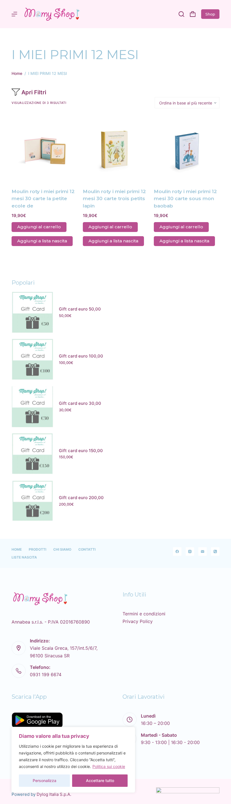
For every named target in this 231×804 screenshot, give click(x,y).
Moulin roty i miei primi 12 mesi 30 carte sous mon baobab (185, 199)
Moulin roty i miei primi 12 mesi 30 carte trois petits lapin (114, 199)
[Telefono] (215, 551)
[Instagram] (190, 551)
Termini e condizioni (144, 614)
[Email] (202, 551)
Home (17, 549)
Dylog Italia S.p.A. (54, 794)
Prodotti (37, 549)
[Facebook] (177, 551)
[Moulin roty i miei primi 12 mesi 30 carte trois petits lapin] (115, 148)
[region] (73, 760)
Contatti (86, 549)
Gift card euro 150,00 (81, 450)
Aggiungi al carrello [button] (39, 226)
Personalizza (44, 780)
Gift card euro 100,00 (81, 356)
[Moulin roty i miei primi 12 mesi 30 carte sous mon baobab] (186, 148)
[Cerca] (181, 14)
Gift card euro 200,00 (81, 497)
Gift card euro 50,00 (80, 309)
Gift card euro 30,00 (80, 403)
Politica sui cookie (108, 766)
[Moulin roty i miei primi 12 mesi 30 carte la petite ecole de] (44, 148)
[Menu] (14, 14)
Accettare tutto (100, 780)
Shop (210, 14)
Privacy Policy (138, 621)
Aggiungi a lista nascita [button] (42, 241)
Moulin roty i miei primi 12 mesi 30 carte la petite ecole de (43, 199)
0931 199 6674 (45, 674)
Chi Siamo (62, 549)
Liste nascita (24, 557)
